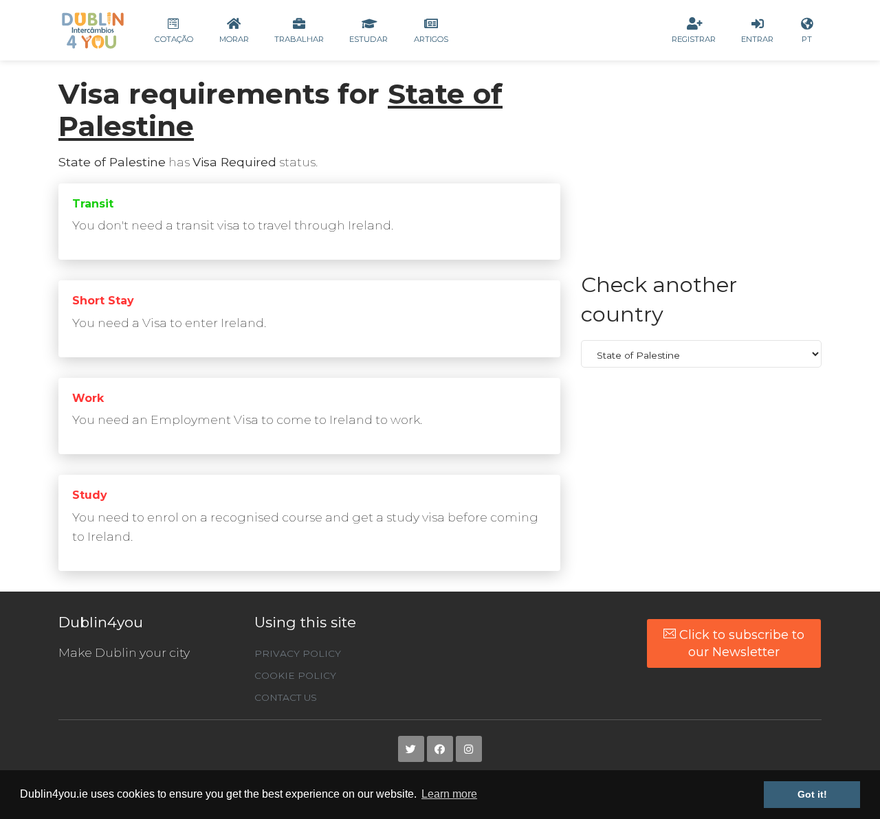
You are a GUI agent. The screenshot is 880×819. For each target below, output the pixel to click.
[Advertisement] (701, 174)
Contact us (285, 697)
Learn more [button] (449, 794)
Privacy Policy (297, 653)
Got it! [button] (812, 794)
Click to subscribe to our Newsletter (740, 643)
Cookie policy (295, 675)
